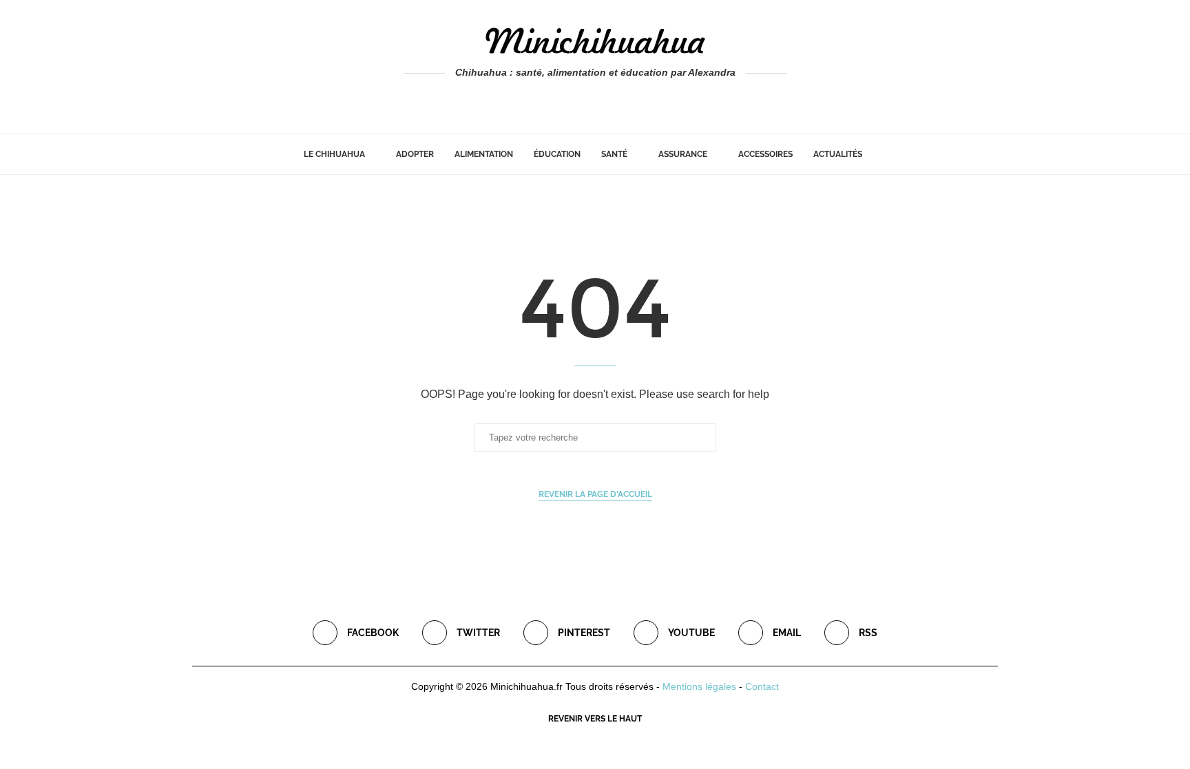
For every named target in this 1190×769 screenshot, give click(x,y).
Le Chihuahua (334, 154)
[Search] (879, 154)
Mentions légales (699, 686)
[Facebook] (566, 100)
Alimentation (484, 154)
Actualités (837, 154)
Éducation (557, 154)
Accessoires (765, 154)
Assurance (682, 154)
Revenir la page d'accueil (595, 494)
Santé (614, 154)
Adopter (415, 154)
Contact (762, 686)
